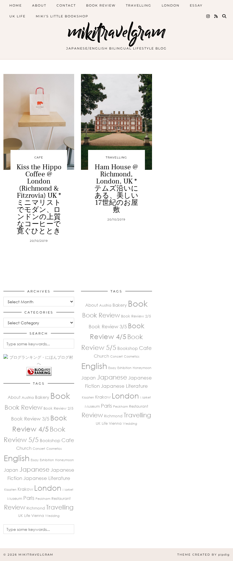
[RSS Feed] (216, 16)
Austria (28, 397)
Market (68, 489)
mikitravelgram (116, 32)
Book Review (101, 5)
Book (60, 395)
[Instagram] (208, 16)
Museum (14, 498)
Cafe (38, 157)
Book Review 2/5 (58, 408)
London (171, 5)
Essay (196, 5)
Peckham (43, 498)
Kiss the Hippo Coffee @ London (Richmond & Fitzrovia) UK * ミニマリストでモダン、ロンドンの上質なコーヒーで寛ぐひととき (38, 199)
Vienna (37, 515)
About (39, 5)
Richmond (35, 508)
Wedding (52, 515)
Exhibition (47, 460)
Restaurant (60, 498)
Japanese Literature (46, 478)
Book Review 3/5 (30, 419)
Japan (11, 470)
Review (14, 507)
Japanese (34, 469)
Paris (28, 498)
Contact (66, 5)
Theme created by (203, 554)
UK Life (17, 16)
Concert (39, 448)
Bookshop (50, 440)
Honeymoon (64, 460)
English (17, 458)
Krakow (25, 489)
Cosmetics (54, 448)
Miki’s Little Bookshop (62, 16)
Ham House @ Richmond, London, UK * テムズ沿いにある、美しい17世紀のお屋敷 (116, 188)
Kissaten (10, 489)
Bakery (42, 397)
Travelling (138, 5)
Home (15, 5)
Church (24, 448)
